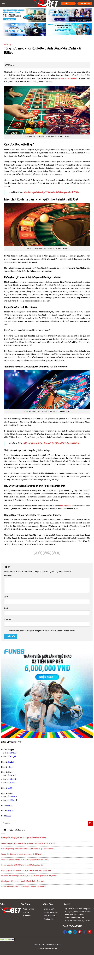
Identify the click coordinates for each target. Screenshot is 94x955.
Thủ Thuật (8, 45)
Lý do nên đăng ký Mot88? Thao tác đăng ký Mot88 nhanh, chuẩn (24, 860)
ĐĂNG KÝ (68, 3)
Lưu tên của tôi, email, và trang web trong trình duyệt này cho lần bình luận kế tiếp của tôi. (41, 631)
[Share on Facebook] (40, 553)
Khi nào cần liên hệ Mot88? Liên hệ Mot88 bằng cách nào (22, 865)
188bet (13, 797)
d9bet (12, 776)
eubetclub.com (52, 948)
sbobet (10, 811)
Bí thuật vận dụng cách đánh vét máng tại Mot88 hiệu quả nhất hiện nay (27, 849)
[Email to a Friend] (49, 553)
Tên (6, 597)
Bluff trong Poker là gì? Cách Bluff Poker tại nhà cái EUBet (51, 192)
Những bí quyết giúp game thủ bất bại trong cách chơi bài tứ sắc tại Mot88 (28, 843)
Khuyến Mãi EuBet (51, 912)
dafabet (10, 762)
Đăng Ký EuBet (49, 909)
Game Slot (27, 916)
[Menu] (3, 3)
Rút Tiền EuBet (49, 919)
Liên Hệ (57, 944)
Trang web (8, 619)
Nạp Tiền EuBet (50, 916)
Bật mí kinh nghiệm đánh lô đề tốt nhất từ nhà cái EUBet (51, 443)
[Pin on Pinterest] (54, 553)
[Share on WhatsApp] (36, 553)
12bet (9, 767)
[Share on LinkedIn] (58, 553)
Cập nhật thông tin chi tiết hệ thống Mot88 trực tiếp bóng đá (23, 887)
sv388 (8, 816)
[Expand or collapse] (87, 65)
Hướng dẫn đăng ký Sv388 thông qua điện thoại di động (23, 838)
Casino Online (28, 909)
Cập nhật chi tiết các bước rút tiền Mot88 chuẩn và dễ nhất (22, 881)
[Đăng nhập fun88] (70, 29)
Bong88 (13, 753)
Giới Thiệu (37, 944)
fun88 (9, 788)
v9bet (9, 806)
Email (6, 608)
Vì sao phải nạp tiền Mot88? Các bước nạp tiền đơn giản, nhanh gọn (26, 870)
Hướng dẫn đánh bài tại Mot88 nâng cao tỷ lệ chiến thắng (22, 854)
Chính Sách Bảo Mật (48, 944)
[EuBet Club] (46, 3)
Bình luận (8, 576)
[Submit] (90, 823)
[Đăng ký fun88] (47, 692)
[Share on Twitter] (45, 553)
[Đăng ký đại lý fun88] (24, 15)
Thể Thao (26, 912)
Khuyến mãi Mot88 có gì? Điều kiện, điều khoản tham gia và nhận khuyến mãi (29, 876)
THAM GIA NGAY (84, 3)
